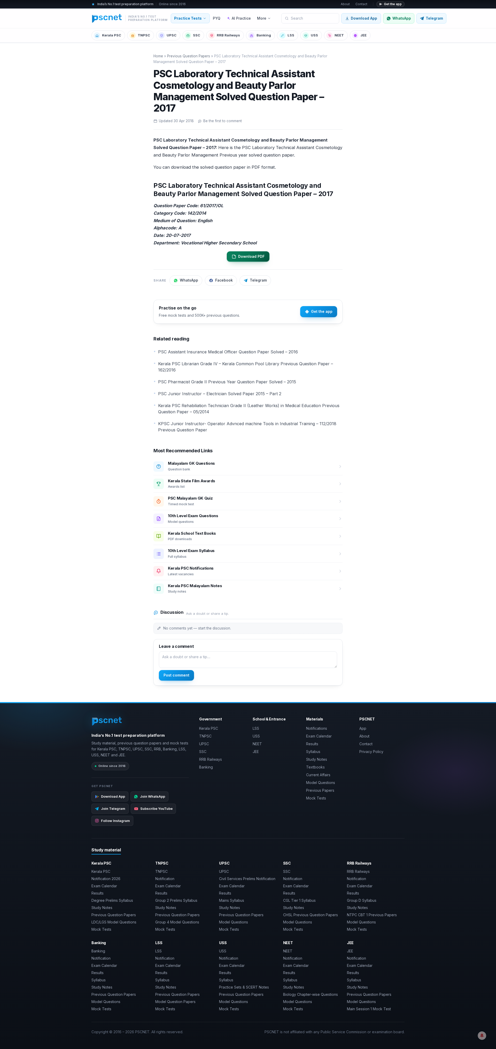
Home (158, 56)
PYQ (216, 18)
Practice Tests (188, 18)
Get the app (393, 4)
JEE (363, 35)
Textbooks (315, 767)
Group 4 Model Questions (177, 922)
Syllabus (313, 751)
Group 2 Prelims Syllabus (176, 900)
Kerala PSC (111, 35)
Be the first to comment (222, 121)
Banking (264, 35)
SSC (196, 35)
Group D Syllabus (361, 900)
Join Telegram (113, 808)
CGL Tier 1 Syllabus (299, 900)
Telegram (258, 280)
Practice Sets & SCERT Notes (244, 987)
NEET (339, 35)
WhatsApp (189, 280)
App (362, 728)
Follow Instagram (115, 821)
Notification (164, 878)
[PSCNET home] (107, 721)
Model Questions (320, 782)
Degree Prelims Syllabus (112, 900)
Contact (361, 4)
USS (314, 35)
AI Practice (241, 18)
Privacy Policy (371, 751)
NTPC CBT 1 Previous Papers (372, 915)
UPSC (171, 35)
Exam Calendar (319, 736)
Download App (364, 18)
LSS (291, 35)
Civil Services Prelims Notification (247, 878)
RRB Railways (228, 35)
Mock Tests (316, 798)
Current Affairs (318, 775)
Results (312, 744)
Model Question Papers (175, 1001)
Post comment (176, 675)
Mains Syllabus (231, 900)
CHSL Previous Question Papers (310, 915)
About (345, 4)
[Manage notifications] (482, 1035)
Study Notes (316, 759)
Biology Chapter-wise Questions (310, 994)
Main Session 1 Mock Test (369, 1009)
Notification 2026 (105, 878)
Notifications (316, 728)
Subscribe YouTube (156, 808)
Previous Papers (320, 790)
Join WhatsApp (152, 796)
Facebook (224, 280)
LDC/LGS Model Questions (113, 922)
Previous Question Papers (188, 56)
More (261, 18)
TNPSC (144, 35)
